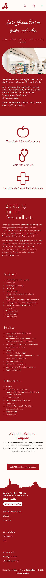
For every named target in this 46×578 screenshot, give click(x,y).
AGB (5, 540)
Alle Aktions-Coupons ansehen (23, 467)
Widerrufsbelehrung (10, 561)
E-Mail (13, 498)
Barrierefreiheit (9, 532)
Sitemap (6, 516)
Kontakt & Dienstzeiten (12, 512)
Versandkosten (8, 552)
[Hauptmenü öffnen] (42, 5)
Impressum (7, 520)
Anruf (5, 498)
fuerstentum (30, 570)
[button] (25, 5)
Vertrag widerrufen (13, 504)
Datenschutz (8, 536)
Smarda (14, 570)
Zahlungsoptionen (10, 556)
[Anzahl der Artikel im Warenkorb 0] (33, 5)
